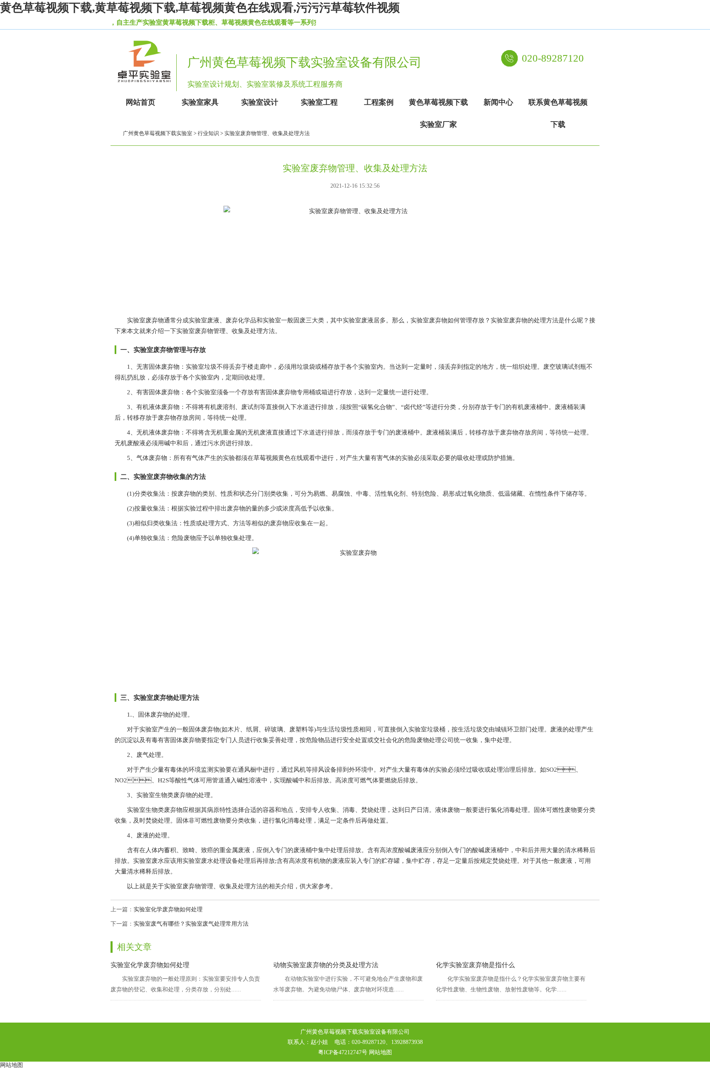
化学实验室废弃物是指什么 (475, 964)
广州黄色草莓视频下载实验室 (157, 133)
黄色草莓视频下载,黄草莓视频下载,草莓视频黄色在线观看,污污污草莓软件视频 (200, 7)
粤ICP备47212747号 (342, 1052)
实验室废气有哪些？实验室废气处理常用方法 (191, 924)
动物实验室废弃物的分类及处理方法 (325, 964)
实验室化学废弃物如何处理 (168, 909)
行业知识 (208, 133)
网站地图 (380, 1052)
